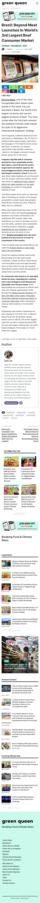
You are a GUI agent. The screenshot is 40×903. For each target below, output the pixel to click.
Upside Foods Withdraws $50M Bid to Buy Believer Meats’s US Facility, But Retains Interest (25, 621)
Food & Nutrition (16, 45)
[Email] (21, 87)
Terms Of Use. (24, 898)
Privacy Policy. (15, 898)
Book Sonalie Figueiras (11, 872)
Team (4, 877)
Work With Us (7, 863)
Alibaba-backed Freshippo (22, 293)
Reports (5, 854)
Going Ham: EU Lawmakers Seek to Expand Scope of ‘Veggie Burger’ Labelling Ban (24, 587)
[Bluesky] (21, 91)
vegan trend (14, 417)
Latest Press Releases (11, 869)
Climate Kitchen (8, 883)
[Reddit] (29, 87)
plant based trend (30, 415)
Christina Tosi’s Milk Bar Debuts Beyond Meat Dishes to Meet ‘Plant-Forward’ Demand (25, 575)
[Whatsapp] (13, 87)
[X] (13, 91)
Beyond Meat (8, 99)
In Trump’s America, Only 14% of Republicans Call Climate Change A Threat (25, 764)
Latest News (7, 840)
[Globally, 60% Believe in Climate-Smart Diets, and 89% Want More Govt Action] (6, 776)
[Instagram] (5, 91)
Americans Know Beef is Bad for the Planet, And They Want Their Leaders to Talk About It (25, 787)
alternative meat (10, 412)
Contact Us (6, 880)
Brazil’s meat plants (15, 235)
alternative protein (21, 412)
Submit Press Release (10, 866)
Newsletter (6, 843)
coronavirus (31, 213)
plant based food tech (8, 415)
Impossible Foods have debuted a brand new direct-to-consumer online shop (19, 298)
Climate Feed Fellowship (11, 857)
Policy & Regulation (28, 457)
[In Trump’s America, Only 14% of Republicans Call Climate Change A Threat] (6, 764)
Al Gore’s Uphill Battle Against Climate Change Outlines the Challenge (23, 799)
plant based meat (20, 415)
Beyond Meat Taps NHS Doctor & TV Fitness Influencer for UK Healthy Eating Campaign (25, 610)
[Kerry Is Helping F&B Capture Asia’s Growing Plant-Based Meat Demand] (6, 746)
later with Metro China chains (13, 296)
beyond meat (31, 412)
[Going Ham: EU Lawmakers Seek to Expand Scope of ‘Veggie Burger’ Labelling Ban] (28, 461)
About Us (6, 875)
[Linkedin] (5, 87)
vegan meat (5, 417)
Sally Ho (8, 360)
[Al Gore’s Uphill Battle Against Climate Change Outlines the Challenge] (6, 799)
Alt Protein (5, 45)
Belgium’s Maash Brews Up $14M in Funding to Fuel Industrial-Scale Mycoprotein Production (25, 563)
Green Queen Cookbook (11, 860)
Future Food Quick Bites (12, 485)
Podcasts (6, 851)
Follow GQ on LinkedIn (10, 846)
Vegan (25, 45)
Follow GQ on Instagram (11, 849)
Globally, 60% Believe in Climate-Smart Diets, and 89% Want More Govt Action (24, 776)
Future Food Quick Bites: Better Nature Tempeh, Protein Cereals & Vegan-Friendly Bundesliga (24, 598)
